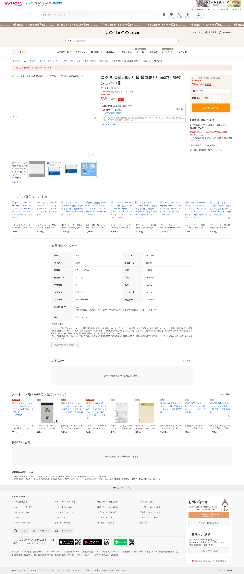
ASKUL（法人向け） (85, 555)
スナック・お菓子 (147, 502)
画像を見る (16, 182)
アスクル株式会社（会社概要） (107, 555)
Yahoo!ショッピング (19, 570)
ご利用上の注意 (87, 552)
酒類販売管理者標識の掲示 (22, 555)
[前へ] (13, 117)
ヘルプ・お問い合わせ (209, 523)
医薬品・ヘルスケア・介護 (150, 512)
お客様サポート (39, 552)
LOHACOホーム (19, 61)
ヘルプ (238, 9)
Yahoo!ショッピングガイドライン (114, 570)
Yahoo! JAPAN (196, 9)
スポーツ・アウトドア (105, 517)
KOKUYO (115, 88)
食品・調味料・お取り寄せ (107, 502)
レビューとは (187, 360)
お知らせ (15, 552)
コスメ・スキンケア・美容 (65, 502)
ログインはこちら (109, 124)
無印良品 (143, 523)
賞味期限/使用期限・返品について (205, 150)
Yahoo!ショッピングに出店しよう (219, 9)
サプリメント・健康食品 (106, 512)
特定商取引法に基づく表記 (169, 552)
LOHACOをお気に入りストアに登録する (210, 561)
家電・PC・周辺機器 (62, 523)
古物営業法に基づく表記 (43, 555)
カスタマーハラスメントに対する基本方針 (63, 552)
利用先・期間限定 (116, 113)
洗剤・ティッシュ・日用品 (107, 507)
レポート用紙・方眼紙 (86, 61)
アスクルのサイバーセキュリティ (144, 552)
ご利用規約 (125, 552)
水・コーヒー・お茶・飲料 (22, 507)
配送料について (197, 135)
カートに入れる (211, 107)
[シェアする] (86, 155)
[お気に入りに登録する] (92, 155)
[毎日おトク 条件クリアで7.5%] (122, 24)
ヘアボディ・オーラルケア (22, 512)
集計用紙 (104, 61)
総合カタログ (81, 317)
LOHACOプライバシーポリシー (107, 552)
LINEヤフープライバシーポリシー (42, 570)
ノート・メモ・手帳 (64, 61)
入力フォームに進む (209, 551)
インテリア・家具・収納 (21, 523)
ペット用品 (16, 517)
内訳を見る (180, 109)
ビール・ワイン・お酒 (63, 507)
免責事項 (96, 570)
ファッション (60, 517)
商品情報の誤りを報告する (66, 345)
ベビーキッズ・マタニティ (65, 512)
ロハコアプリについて (37, 543)
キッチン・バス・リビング (150, 507)
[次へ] (95, 117)
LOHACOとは (26, 552)
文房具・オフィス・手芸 (40, 61)
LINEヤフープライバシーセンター (70, 570)
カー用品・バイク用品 (105, 523)
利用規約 (88, 570)
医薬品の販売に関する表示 (65, 555)
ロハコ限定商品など (19, 502)
